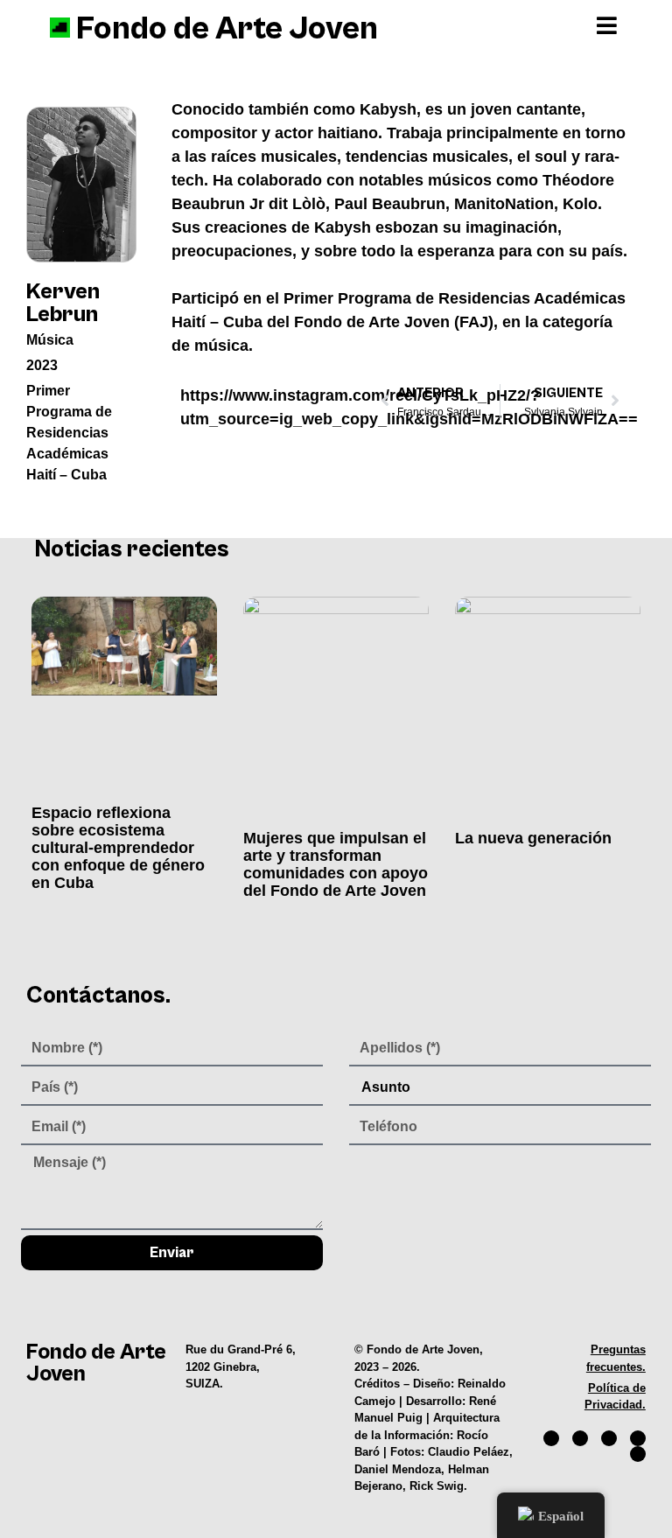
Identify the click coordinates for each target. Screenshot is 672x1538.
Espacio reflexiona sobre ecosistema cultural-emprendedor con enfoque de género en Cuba (118, 847)
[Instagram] (580, 1438)
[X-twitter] (609, 1438)
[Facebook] (551, 1438)
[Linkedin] (638, 1454)
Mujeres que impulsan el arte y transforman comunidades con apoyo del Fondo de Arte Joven (335, 864)
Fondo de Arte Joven (227, 28)
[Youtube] (638, 1438)
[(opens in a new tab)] (124, 696)
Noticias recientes (132, 549)
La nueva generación (533, 838)
